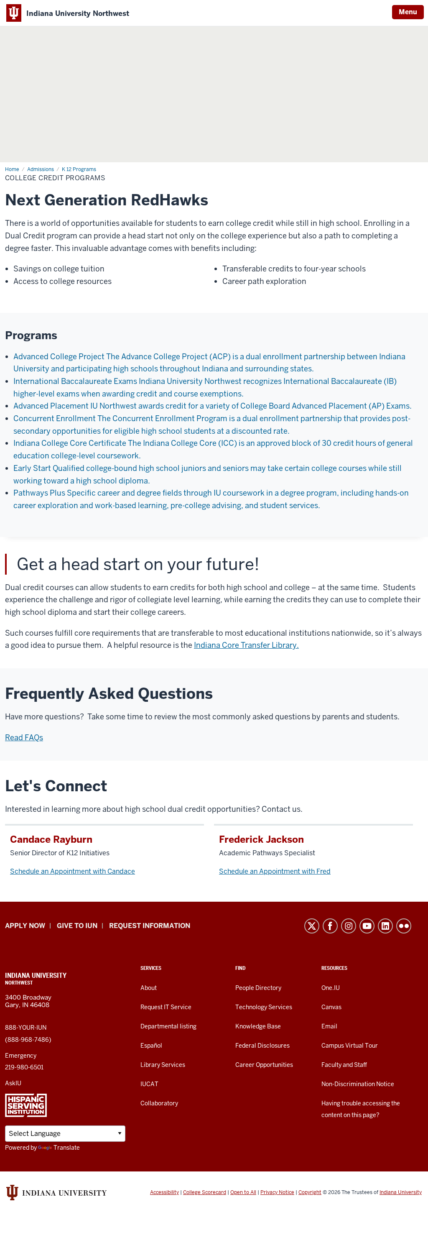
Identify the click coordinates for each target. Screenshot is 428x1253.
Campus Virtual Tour (349, 1045)
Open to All (243, 1192)
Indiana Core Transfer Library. (246, 645)
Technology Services (263, 1007)
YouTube (366, 925)
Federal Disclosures (262, 1045)
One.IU (330, 988)
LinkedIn (385, 925)
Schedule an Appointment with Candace (72, 871)
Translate (67, 1147)
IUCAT (149, 1084)
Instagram (348, 925)
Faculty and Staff (344, 1065)
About (148, 988)
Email (329, 1026)
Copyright (309, 1192)
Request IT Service (165, 1007)
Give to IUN (77, 925)
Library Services (162, 1065)
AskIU (13, 1083)
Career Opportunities (264, 1065)
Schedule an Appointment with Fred (275, 871)
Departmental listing (168, 1026)
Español (151, 1045)
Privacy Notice (277, 1192)
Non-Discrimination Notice (357, 1084)
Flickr (403, 925)
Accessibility (164, 1192)
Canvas (331, 1007)
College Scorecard (204, 1192)
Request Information (149, 925)
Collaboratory (159, 1103)
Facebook (330, 925)
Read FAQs (24, 737)
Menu (408, 12)
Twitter (311, 925)
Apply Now (25, 925)
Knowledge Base (258, 1026)
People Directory (258, 988)
